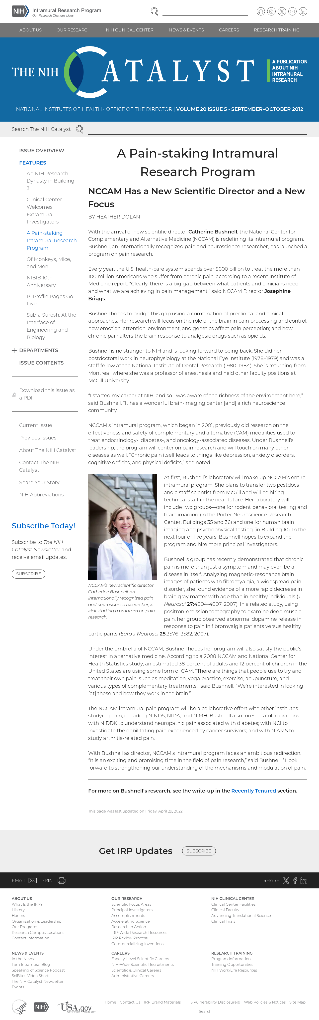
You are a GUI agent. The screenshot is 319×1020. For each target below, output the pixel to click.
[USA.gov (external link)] (76, 1006)
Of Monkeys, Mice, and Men (49, 263)
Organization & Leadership (36, 921)
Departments (38, 350)
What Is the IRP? (27, 904)
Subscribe (28, 573)
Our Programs (25, 926)
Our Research (74, 29)
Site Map (297, 1002)
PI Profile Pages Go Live (50, 300)
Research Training (277, 29)
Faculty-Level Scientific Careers (140, 958)
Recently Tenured (253, 791)
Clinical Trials (223, 921)
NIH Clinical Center (130, 29)
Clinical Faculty (225, 909)
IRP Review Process (129, 938)
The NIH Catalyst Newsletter (38, 981)
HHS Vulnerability (212, 1002)
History (18, 909)
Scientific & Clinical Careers (136, 970)
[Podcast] (261, 11)
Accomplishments (128, 915)
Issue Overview (41, 151)
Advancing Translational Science (241, 915)
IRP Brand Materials (162, 1002)
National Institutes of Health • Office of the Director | (159, 109)
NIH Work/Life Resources (234, 970)
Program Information (231, 958)
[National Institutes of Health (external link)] (41, 1006)
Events (18, 987)
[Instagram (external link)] (271, 11)
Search (205, 1011)
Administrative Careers (132, 975)
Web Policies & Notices (265, 1002)
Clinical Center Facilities (233, 904)
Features (32, 163)
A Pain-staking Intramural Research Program (52, 240)
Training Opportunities (232, 964)
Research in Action (128, 926)
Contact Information (30, 938)
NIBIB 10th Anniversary (41, 281)
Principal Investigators (132, 909)
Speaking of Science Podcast (38, 970)
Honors (18, 915)
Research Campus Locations (38, 932)
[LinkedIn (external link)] (303, 11)
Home (110, 1002)
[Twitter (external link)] (282, 11)
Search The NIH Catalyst (41, 129)
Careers (229, 29)
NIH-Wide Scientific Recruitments (142, 964)
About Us (30, 29)
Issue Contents (41, 363)
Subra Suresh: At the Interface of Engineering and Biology (51, 326)
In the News (23, 958)
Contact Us (130, 1002)
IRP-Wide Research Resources (139, 932)
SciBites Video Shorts (31, 975)
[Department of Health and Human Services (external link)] (19, 1006)
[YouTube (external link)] (292, 11)
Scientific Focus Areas (131, 904)
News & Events (186, 29)
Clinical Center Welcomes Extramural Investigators (44, 211)
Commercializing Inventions (137, 943)
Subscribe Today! (43, 525)
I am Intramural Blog (31, 964)
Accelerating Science (130, 921)
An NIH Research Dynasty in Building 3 (51, 181)
